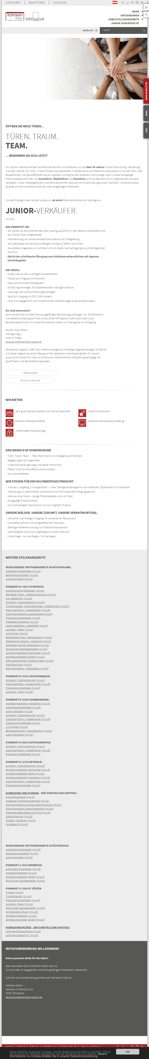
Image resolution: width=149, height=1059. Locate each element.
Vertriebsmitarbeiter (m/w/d (21, 915)
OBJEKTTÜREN (37, 2)
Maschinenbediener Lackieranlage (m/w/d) (29, 614)
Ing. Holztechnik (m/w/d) (19, 598)
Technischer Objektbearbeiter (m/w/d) (26, 649)
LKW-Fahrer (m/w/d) (17, 633)
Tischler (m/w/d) (14, 892)
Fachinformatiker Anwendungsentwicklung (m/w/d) (34, 804)
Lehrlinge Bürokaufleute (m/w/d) (23, 931)
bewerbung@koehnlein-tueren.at (24, 341)
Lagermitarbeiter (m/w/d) (19, 734)
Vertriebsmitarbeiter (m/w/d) (21, 873)
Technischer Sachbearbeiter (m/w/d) (25, 880)
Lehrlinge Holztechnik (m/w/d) (22, 935)
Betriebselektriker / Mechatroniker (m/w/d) (29, 637)
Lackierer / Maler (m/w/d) (19, 629)
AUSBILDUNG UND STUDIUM (22, 793)
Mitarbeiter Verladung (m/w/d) (22, 621)
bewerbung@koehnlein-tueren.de (24, 997)
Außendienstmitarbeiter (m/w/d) (23, 571)
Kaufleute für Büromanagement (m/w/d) (27, 801)
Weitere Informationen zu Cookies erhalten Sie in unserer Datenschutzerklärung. (58, 1055)
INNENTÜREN (13, 2)
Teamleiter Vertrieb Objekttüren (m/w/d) (27, 645)
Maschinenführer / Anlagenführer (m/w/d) (28, 610)
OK (128, 1052)
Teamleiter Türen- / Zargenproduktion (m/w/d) (31, 594)
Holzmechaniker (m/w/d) (19, 816)
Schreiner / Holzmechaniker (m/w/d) (25, 602)
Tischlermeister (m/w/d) (19, 896)
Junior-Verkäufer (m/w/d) (19, 579)
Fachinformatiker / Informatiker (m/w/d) (27, 668)
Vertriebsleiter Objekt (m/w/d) (22, 912)
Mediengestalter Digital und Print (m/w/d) (28, 812)
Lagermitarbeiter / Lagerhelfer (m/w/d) (27, 625)
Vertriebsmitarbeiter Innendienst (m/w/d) (28, 703)
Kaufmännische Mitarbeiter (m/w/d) (25, 590)
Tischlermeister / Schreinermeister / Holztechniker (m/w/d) (37, 606)
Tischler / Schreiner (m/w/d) (21, 820)
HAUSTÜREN (60, 2)
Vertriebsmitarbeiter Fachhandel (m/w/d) (28, 653)
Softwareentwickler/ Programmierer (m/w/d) (30, 660)
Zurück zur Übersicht (30, 380)
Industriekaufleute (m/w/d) (20, 797)
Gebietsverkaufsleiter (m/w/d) (22, 575)
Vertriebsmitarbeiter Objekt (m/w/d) (25, 656)
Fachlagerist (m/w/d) (17, 824)
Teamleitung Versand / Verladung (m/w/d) (28, 641)
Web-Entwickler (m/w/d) (19, 664)
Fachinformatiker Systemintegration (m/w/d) (30, 808)
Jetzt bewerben (30, 372)
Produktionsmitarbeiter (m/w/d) (23, 618)
